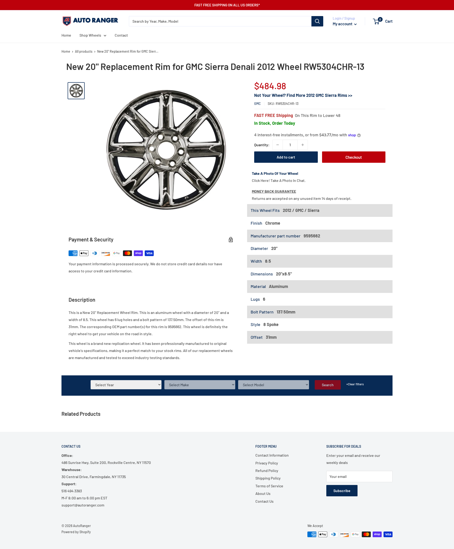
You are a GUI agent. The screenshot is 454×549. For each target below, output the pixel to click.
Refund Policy (266, 470)
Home (66, 35)
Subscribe (341, 490)
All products (83, 51)
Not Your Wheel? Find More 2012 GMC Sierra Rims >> (303, 95)
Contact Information (272, 455)
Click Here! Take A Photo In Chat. (279, 180)
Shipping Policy (268, 478)
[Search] (317, 21)
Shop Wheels (90, 35)
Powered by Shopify (76, 532)
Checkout (353, 157)
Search (328, 384)
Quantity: (262, 144)
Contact (121, 35)
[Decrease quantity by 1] (278, 145)
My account (343, 23)
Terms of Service (269, 486)
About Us (263, 493)
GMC (257, 104)
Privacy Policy (266, 463)
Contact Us (264, 501)
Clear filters (355, 384)
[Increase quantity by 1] (303, 145)
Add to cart (286, 157)
